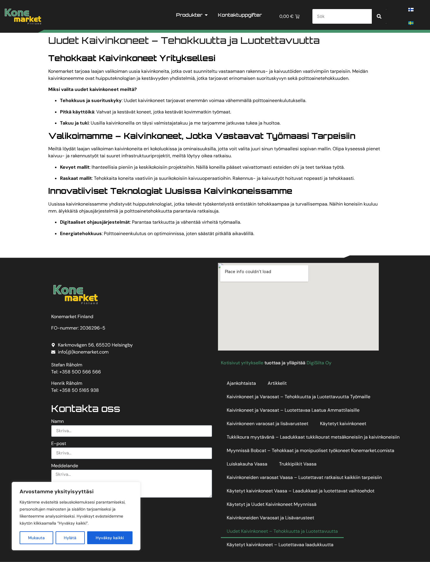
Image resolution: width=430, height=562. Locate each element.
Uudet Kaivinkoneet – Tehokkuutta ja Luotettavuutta (282, 531)
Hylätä (70, 537)
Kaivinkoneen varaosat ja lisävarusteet (267, 423)
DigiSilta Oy (319, 363)
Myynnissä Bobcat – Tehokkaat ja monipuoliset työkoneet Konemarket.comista (310, 450)
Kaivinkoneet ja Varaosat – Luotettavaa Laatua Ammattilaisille (293, 410)
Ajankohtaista (241, 383)
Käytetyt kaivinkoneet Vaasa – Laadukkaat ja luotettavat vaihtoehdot (300, 491)
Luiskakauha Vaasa (247, 464)
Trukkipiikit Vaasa (298, 464)
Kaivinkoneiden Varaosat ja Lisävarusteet (270, 518)
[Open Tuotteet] (206, 14)
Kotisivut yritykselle (242, 363)
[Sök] (379, 16)
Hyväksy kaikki (110, 537)
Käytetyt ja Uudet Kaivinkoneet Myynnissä (272, 504)
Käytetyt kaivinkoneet (343, 423)
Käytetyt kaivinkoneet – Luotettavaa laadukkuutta (280, 545)
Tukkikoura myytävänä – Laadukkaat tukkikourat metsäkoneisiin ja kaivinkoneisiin (313, 437)
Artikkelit (277, 383)
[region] (76, 516)
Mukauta (36, 537)
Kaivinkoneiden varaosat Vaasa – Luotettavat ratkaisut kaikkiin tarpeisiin (304, 477)
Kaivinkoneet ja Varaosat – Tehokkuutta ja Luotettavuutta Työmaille (298, 397)
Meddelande (64, 466)
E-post (58, 444)
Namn (57, 421)
